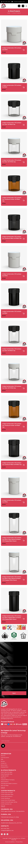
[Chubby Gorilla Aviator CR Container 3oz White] (14, 259)
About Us (3, 755)
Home (8, 13)
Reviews (3, 761)
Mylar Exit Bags (4, 785)
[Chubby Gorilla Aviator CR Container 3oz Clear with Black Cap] (14, 107)
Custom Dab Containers (7, 796)
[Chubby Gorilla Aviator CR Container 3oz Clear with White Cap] (14, 145)
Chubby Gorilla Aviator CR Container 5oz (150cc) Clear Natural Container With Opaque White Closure (11, 578)
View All (3, 805)
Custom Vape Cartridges (7, 792)
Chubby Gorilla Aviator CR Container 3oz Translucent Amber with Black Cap (11, 199)
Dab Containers (5, 781)
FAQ (2, 759)
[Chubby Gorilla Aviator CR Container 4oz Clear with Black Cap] (14, 334)
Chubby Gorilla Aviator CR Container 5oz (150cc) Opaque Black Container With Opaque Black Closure (11, 617)
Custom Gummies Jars (6, 804)
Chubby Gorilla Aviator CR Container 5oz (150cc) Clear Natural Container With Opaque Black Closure (11, 539)
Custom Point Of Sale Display (8, 800)
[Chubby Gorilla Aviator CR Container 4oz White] (14, 485)
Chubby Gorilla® (5, 776)
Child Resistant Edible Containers (9, 783)
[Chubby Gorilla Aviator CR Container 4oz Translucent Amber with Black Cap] (14, 408)
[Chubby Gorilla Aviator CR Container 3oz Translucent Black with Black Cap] (14, 221)
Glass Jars (3, 777)
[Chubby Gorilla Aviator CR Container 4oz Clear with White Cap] (14, 371)
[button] (4, 628)
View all (3, 787)
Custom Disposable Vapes (7, 794)
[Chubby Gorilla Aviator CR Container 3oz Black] (14, 70)
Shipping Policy (4, 767)
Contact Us (3, 763)
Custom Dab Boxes (5, 798)
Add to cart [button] (23, 50)
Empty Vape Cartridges (6, 772)
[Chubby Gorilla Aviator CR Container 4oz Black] (14, 296)
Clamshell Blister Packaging (7, 779)
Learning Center (5, 757)
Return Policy (4, 765)
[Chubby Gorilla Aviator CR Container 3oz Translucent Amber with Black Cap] (14, 182)
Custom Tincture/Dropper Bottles (9, 802)
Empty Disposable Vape (6, 774)
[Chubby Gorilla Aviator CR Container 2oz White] (14, 33)
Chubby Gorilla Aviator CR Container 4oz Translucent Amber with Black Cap (11, 425)
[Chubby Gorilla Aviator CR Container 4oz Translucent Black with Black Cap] (14, 447)
